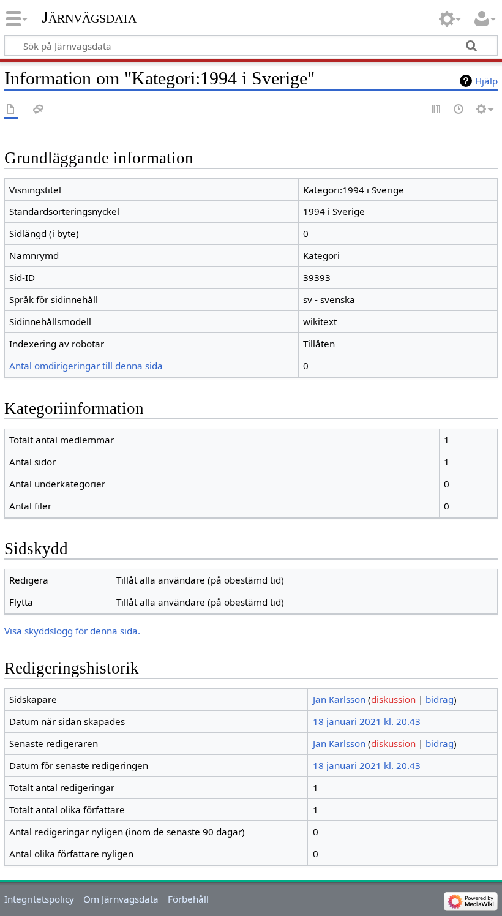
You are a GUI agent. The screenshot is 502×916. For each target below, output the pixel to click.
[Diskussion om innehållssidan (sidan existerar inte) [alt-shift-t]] (38, 110)
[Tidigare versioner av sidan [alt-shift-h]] (459, 110)
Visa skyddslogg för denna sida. (72, 631)
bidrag (439, 699)
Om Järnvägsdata (121, 899)
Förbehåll (188, 899)
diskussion (393, 699)
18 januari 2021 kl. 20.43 (367, 721)
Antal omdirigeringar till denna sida (86, 365)
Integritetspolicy (39, 899)
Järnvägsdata (89, 16)
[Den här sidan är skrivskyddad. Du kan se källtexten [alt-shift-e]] (436, 110)
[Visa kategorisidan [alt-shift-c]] (11, 110)
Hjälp (486, 81)
